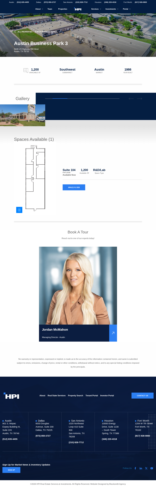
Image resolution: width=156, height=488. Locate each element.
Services (95, 9)
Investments (111, 9)
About (38, 9)
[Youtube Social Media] (152, 468)
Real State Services (57, 395)
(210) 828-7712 (81, 2)
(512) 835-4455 (23, 2)
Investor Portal (107, 395)
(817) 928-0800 (141, 2)
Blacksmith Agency (117, 484)
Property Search (75, 395)
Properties (62, 9)
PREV (131, 98)
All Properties (25, 32)
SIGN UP (11, 470)
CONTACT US (142, 395)
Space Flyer (74, 187)
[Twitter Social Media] (146, 468)
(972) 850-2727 (50, 2)
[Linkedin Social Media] (141, 468)
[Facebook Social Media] (135, 468)
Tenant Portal (92, 395)
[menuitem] (38, 9)
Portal (125, 9)
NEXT (139, 98)
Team (50, 9)
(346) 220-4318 (110, 2)
